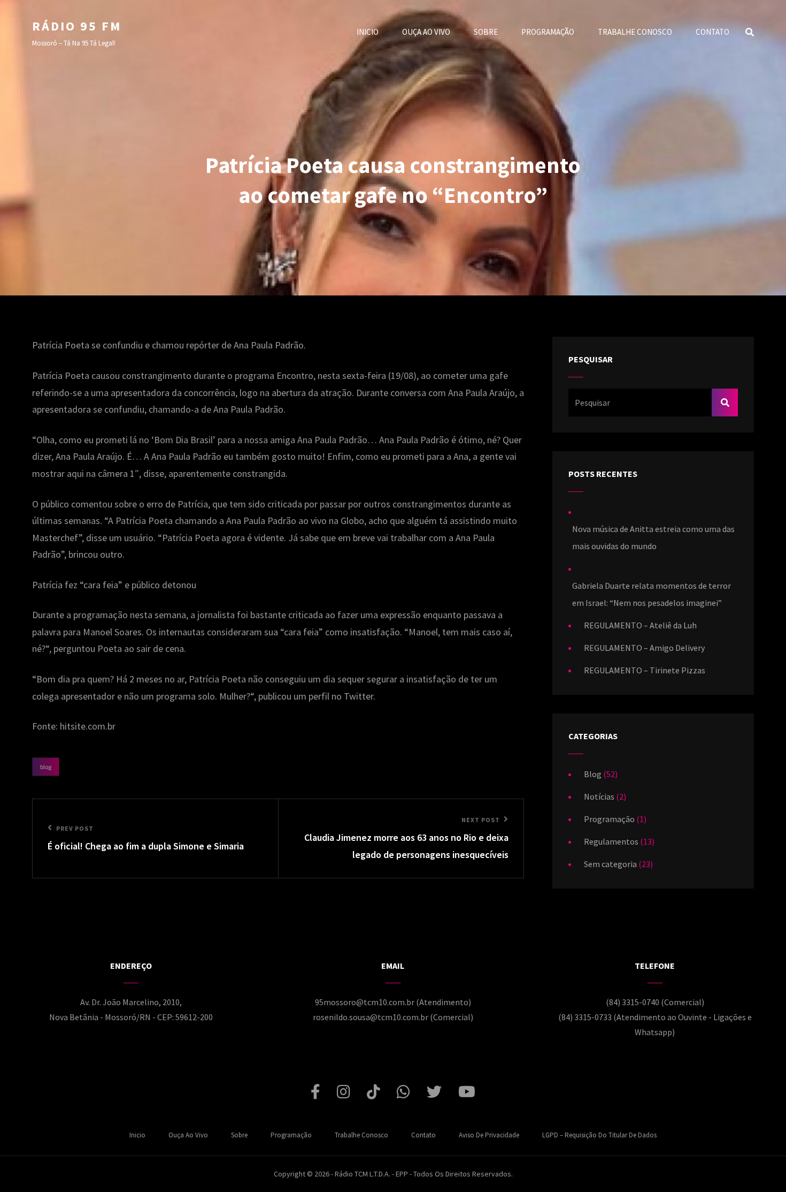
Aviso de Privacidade (489, 1135)
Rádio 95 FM (76, 26)
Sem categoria (610, 864)
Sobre (486, 32)
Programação (547, 32)
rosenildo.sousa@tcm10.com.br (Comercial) (393, 1017)
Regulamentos (611, 841)
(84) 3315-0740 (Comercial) (655, 1002)
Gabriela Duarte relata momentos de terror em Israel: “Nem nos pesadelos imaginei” (651, 594)
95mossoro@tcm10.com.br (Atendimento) (393, 1002)
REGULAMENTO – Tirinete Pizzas (644, 670)
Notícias (599, 796)
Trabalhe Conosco (635, 32)
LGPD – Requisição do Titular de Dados (599, 1135)
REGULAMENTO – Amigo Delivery (644, 647)
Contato (423, 1135)
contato (712, 32)
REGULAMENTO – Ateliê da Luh (640, 625)
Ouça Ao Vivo (426, 32)
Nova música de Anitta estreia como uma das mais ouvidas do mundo (653, 537)
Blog (45, 767)
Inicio (368, 32)
